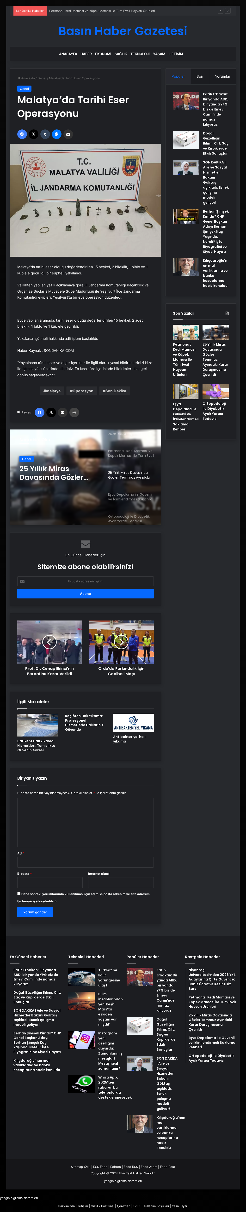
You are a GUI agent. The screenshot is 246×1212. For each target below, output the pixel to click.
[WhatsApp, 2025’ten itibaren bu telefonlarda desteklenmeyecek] (81, 1084)
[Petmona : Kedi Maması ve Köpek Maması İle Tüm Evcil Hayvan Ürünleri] (186, 332)
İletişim (176, 54)
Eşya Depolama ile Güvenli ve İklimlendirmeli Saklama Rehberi (186, 417)
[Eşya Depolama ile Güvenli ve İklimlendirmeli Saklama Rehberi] (186, 391)
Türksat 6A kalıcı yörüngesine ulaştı (109, 978)
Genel (41, 78)
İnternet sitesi (99, 874)
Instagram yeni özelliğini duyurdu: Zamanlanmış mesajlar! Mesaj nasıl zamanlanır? (110, 1051)
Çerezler (123, 1206)
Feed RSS (131, 1167)
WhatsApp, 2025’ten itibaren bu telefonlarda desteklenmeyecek (115, 1087)
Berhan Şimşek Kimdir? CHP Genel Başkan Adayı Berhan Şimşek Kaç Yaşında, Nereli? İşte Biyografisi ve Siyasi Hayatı (216, 231)
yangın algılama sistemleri (123, 1181)
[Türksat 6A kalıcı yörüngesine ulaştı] (81, 977)
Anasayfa (68, 54)
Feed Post (167, 1167)
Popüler (178, 76)
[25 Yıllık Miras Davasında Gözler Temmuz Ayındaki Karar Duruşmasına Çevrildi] (216, 332)
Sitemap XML (80, 1167)
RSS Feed (100, 1167)
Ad (20, 853)
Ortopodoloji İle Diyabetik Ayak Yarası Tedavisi (214, 411)
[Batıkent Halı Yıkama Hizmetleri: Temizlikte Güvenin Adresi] (37, 725)
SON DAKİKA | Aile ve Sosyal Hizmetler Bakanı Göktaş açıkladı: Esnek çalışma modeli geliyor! (216, 182)
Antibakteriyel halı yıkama (129, 739)
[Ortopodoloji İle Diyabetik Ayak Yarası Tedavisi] (216, 391)
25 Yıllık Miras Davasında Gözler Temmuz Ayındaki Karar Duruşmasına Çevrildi (55, 473)
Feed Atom (149, 1167)
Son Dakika (115, 391)
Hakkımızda (66, 1206)
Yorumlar (222, 76)
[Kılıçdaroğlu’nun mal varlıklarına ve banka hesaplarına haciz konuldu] (186, 267)
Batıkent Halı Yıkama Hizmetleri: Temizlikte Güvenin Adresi (36, 746)
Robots (115, 1167)
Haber (86, 54)
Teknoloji (140, 54)
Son (200, 76)
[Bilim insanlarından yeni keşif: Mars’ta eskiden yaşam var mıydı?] (81, 1001)
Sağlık (121, 54)
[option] (85, 477)
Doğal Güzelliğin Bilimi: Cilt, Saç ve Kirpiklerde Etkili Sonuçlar (216, 143)
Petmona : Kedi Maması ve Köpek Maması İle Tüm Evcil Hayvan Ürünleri (102, 11)
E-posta (24, 874)
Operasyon (83, 391)
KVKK (137, 1206)
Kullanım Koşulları (156, 1206)
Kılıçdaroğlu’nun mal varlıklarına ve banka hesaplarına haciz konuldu (171, 1132)
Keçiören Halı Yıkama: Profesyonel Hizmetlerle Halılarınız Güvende (84, 722)
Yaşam (159, 54)
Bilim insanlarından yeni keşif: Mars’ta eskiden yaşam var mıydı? (110, 1009)
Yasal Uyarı (180, 1206)
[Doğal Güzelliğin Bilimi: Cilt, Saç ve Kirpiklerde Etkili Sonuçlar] (186, 140)
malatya (53, 391)
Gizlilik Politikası (102, 1206)
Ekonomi (103, 54)
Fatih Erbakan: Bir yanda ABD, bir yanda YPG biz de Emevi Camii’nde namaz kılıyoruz (215, 109)
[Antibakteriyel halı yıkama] (133, 723)
